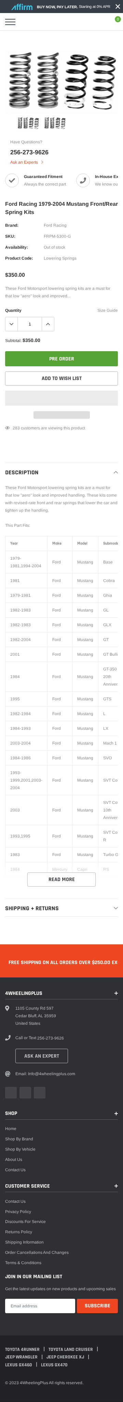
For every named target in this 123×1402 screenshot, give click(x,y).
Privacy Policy (18, 1211)
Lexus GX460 (19, 1365)
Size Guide (107, 310)
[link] (15, 101)
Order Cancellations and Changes (37, 1252)
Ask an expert (41, 1056)
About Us (13, 1159)
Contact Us (15, 1169)
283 (16, 428)
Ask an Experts (24, 162)
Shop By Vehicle (20, 1149)
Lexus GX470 (54, 1365)
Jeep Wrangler (22, 1357)
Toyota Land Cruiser (71, 1349)
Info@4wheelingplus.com (51, 1073)
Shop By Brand (19, 1139)
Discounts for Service (25, 1221)
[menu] (10, 22)
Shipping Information (24, 1242)
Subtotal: (13, 340)
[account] (99, 22)
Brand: (11, 225)
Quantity (13, 310)
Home (10, 1128)
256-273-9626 (29, 152)
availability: (16, 247)
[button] (61, 398)
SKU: (10, 236)
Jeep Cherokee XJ (65, 1357)
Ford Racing (55, 225)
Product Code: (19, 258)
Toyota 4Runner (23, 1349)
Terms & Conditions (23, 1262)
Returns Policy (18, 1231)
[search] (26, 22)
